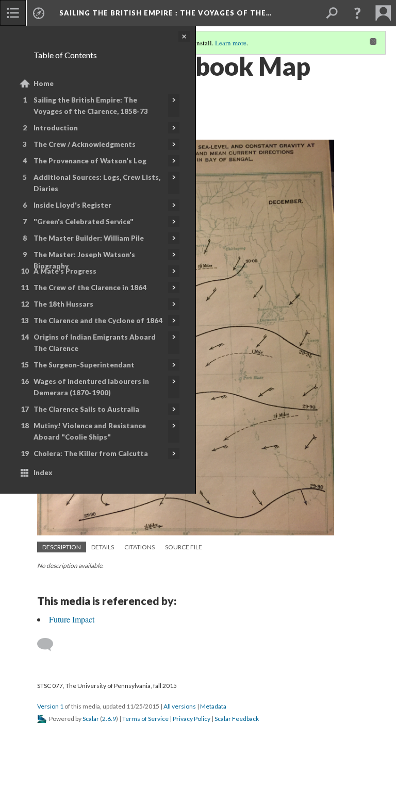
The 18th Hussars (63, 304)
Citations (139, 547)
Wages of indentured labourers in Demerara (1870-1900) (91, 387)
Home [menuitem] (44, 83)
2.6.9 (109, 718)
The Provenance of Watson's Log (90, 161)
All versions (179, 706)
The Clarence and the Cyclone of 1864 (98, 320)
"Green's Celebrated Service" (84, 221)
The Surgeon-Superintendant (84, 365)
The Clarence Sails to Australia (86, 409)
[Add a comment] (49, 644)
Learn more (230, 42)
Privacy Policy (191, 718)
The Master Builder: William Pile (89, 238)
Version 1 (50, 706)
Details (102, 547)
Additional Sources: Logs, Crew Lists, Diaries (97, 183)
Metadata (213, 706)
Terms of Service (145, 718)
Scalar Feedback (236, 718)
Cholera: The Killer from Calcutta (91, 453)
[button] (357, 13)
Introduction (56, 128)
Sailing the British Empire (165, 13)
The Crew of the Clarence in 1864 (90, 287)
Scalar (90, 718)
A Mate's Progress (65, 271)
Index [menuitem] (43, 472)
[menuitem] (13, 13)
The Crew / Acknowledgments (85, 144)
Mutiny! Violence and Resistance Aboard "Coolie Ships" (90, 431)
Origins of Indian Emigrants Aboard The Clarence (95, 342)
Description (61, 547)
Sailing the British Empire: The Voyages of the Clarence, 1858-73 (91, 105)
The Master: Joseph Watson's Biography (84, 260)
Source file (183, 547)
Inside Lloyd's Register (72, 205)
